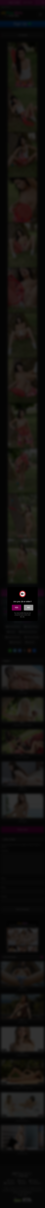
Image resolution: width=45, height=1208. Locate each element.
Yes (16, 607)
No (28, 607)
